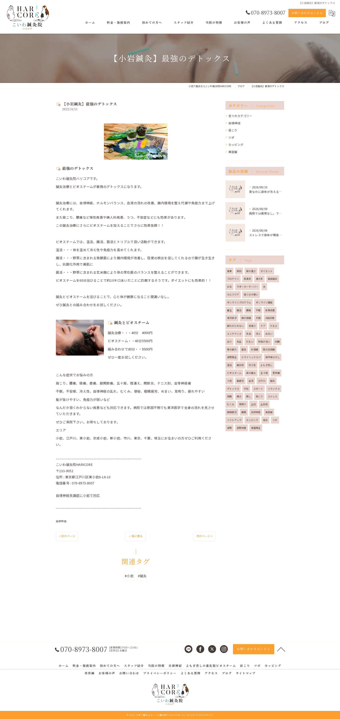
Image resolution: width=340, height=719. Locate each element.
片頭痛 (254, 349)
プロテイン (233, 278)
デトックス (233, 388)
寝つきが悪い (251, 294)
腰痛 (248, 310)
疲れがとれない (235, 325)
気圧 (239, 341)
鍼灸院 (240, 365)
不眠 (258, 310)
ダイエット (267, 271)
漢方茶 (259, 278)
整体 (243, 349)
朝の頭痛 (246, 318)
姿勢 (229, 427)
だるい (249, 341)
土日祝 (264, 404)
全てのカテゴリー (240, 116)
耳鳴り (242, 404)
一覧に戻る (136, 536)
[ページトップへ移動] (281, 649)
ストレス (272, 396)
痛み (239, 396)
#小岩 (129, 575)
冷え (258, 333)
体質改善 (270, 310)
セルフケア (233, 294)
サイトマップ (246, 673)
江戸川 (261, 380)
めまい (269, 333)
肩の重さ (251, 271)
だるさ (273, 325)
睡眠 (243, 412)
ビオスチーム (234, 372)
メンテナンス (234, 333)
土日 (253, 404)
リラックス (274, 388)
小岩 (229, 380)
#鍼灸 (142, 575)
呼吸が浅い (264, 341)
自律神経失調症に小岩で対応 (78, 495)
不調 (258, 318)
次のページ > (204, 536)
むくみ (230, 404)
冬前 (248, 333)
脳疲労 (240, 380)
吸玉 (265, 420)
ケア (263, 325)
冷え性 (252, 365)
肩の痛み (251, 372)
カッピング (235, 144)
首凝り (252, 325)
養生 (229, 310)
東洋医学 (232, 318)
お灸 (229, 286)
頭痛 (229, 396)
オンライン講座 (264, 302)
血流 (251, 380)
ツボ (231, 137)
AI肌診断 (270, 318)
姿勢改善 (241, 427)
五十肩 (264, 372)
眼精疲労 (232, 412)
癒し (248, 396)
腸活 (239, 310)
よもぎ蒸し (267, 365)
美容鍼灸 (272, 278)
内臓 (277, 341)
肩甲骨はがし (272, 357)
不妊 (246, 388)
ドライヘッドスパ (251, 357)
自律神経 (61, 521)
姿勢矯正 (232, 357)
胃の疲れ (232, 349)
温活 (229, 365)
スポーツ (258, 388)
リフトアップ (234, 420)
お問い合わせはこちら (307, 13)
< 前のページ (67, 536)
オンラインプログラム (239, 302)
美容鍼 (232, 152)
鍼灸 (272, 380)
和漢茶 (247, 278)
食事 (229, 271)
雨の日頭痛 (269, 349)
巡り (229, 341)
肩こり (232, 130)
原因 (239, 271)
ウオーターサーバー (247, 286)
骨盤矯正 (256, 427)
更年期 (276, 372)
